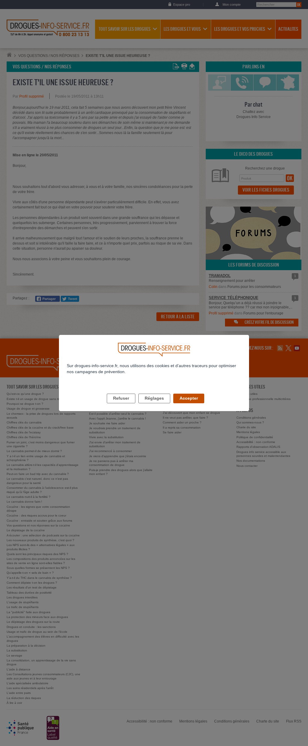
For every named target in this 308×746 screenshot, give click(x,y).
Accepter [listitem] (189, 398)
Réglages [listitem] (154, 398)
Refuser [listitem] (121, 398)
